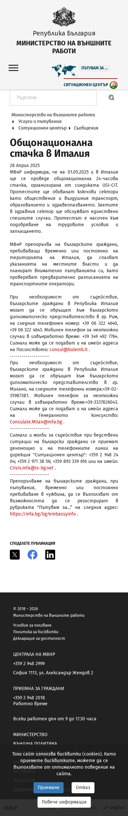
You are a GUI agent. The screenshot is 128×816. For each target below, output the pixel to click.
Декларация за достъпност (39, 638)
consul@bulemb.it (69, 349)
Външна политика (35, 744)
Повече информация (64, 802)
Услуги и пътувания (40, 121)
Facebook (32, 555)
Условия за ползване (32, 625)
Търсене (111, 97)
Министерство (30, 734)
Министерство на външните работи (53, 115)
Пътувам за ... (94, 68)
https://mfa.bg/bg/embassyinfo (43, 514)
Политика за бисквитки (35, 632)
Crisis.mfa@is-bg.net (31, 468)
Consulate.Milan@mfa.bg (36, 422)
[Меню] (13, 67)
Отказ (83, 787)
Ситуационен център (86, 84)
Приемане (48, 787)
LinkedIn (50, 555)
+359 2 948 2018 (29, 698)
